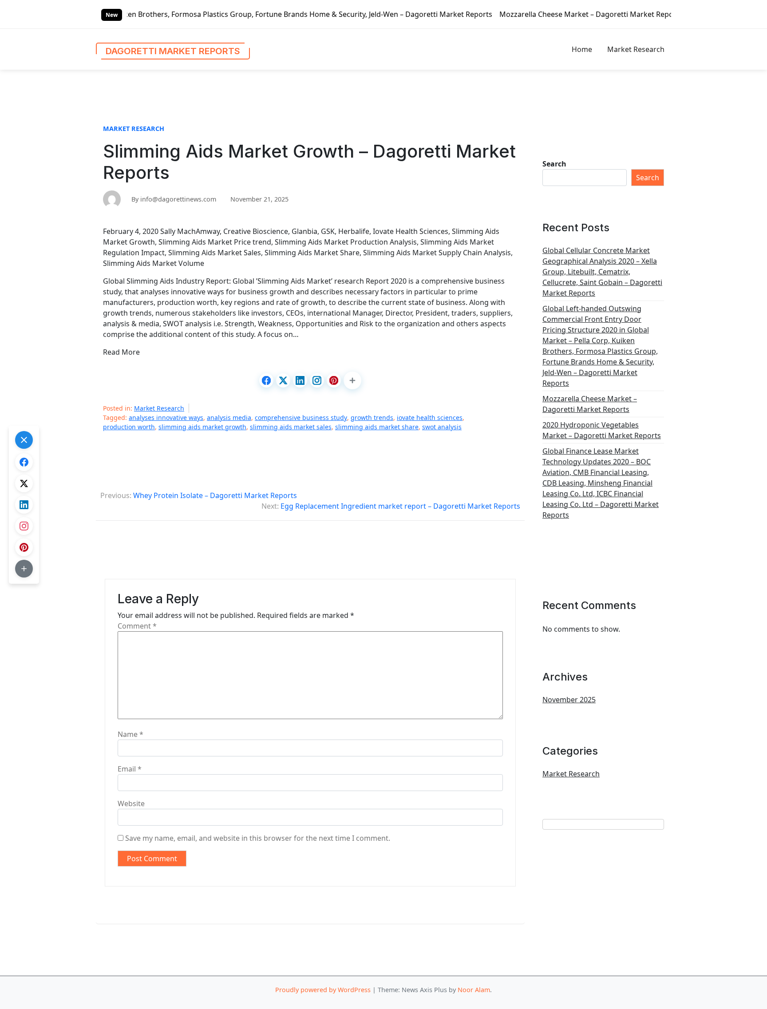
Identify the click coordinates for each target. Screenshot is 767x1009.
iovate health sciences (430, 417)
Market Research (635, 49)
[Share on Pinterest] (334, 380)
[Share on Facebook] (266, 380)
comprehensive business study (301, 417)
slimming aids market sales (291, 427)
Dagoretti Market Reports (173, 51)
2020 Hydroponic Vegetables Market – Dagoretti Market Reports (601, 430)
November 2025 (569, 699)
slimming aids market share (377, 427)
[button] (352, 380)
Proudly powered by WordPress (323, 989)
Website (131, 803)
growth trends (372, 417)
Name (130, 734)
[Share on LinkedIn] (300, 380)
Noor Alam (474, 989)
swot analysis (442, 427)
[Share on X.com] (283, 380)
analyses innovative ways (166, 417)
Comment (137, 626)
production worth (129, 427)
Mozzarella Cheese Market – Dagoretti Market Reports (539, 14)
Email (130, 769)
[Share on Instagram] (317, 380)
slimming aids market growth (202, 427)
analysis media (229, 417)
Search (554, 164)
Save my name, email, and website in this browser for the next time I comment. (257, 838)
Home (582, 49)
